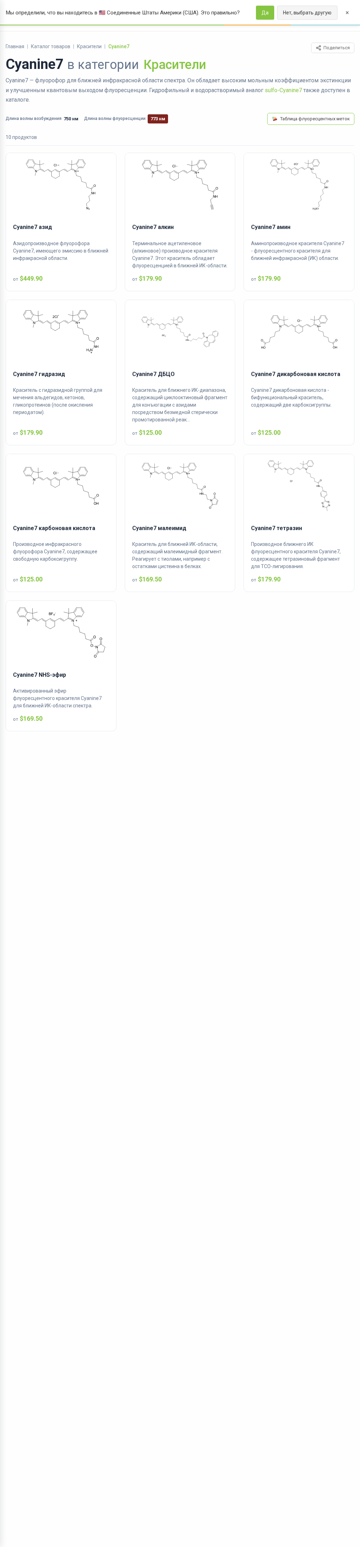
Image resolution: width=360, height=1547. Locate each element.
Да (265, 12)
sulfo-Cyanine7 (283, 90)
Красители (89, 46)
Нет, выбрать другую (307, 12)
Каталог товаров (50, 46)
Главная (15, 46)
